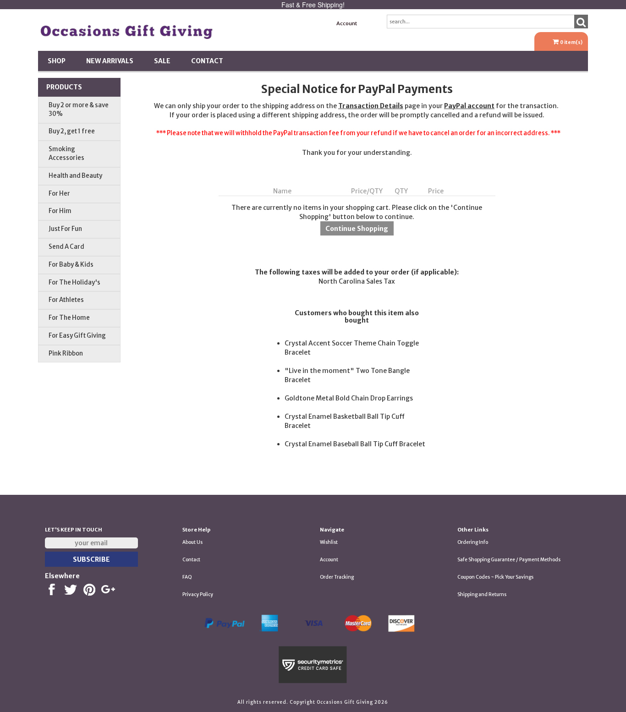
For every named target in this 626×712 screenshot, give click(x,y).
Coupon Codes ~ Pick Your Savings (495, 577)
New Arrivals (109, 61)
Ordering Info (472, 542)
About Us (192, 542)
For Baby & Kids (71, 264)
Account (346, 23)
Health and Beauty (75, 176)
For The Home (69, 318)
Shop (57, 61)
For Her (59, 193)
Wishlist (329, 542)
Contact (207, 61)
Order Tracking (337, 577)
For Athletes (66, 300)
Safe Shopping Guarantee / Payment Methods (508, 560)
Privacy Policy (197, 594)
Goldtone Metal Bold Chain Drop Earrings (349, 398)
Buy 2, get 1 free (72, 131)
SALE (162, 61)
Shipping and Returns (481, 594)
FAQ (187, 577)
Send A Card (66, 247)
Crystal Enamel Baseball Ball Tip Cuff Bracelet (355, 444)
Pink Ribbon (66, 353)
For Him (60, 211)
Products (64, 87)
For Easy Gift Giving (77, 336)
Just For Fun (65, 229)
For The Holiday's (74, 282)
